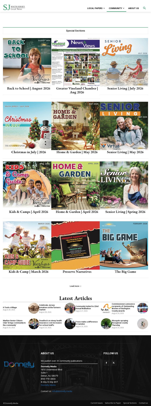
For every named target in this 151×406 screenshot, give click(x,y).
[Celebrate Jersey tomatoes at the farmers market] (70, 308)
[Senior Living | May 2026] (124, 126)
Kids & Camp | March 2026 (29, 271)
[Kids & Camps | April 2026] (27, 185)
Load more (74, 286)
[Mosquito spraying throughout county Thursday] (142, 323)
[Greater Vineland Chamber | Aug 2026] (75, 62)
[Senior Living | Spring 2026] (124, 185)
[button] (144, 8)
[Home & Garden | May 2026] (75, 126)
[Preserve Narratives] (75, 245)
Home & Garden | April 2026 (77, 211)
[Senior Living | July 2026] (124, 62)
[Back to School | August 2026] (27, 62)
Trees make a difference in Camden (87, 323)
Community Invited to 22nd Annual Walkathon (87, 307)
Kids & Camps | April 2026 (28, 211)
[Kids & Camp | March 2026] (27, 245)
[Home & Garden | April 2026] (75, 185)
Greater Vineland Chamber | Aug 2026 (77, 90)
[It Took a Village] (33, 308)
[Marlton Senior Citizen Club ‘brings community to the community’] (33, 323)
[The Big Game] (124, 245)
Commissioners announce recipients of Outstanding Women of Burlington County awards (123, 307)
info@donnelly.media (62, 391)
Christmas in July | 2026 (28, 152)
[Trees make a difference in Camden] (106, 323)
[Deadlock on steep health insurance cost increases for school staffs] (70, 323)
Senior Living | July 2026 (125, 88)
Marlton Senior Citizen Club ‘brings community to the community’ (14, 322)
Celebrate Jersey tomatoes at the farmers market (49, 307)
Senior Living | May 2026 (125, 152)
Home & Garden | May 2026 (77, 152)
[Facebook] (106, 363)
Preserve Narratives (77, 271)
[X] (113, 363)
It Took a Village (10, 307)
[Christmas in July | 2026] (27, 126)
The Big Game (125, 271)
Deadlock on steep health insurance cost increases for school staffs (50, 322)
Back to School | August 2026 (28, 88)
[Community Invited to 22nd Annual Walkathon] (106, 308)
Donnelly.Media (48, 385)
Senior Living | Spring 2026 (125, 211)
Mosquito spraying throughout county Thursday (120, 322)
